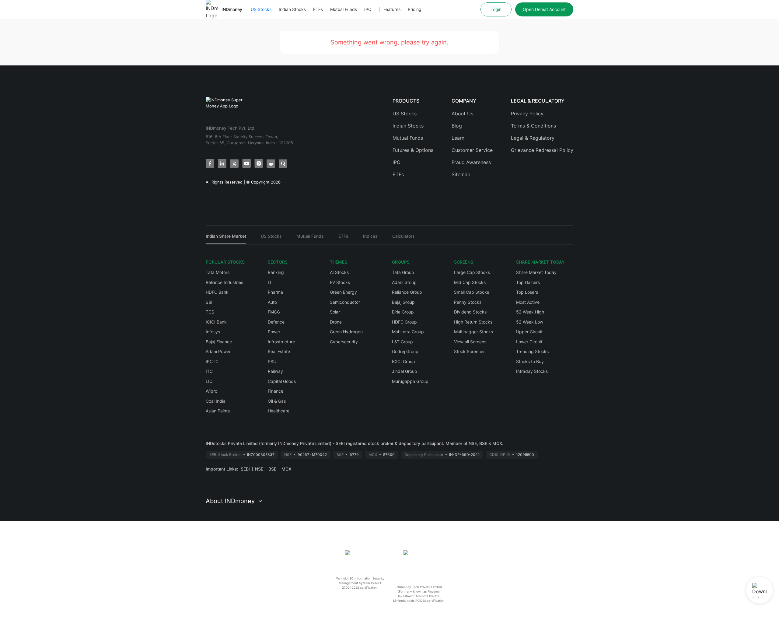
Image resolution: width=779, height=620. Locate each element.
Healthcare (278, 410)
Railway (275, 371)
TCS (210, 311)
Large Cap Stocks (472, 272)
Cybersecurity (344, 341)
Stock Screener (469, 351)
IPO (368, 9)
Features (391, 9)
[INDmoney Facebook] (210, 163)
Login (496, 9)
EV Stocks (340, 282)
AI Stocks (339, 272)
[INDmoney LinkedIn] (222, 163)
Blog (457, 126)
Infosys (213, 331)
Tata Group (403, 272)
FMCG (274, 311)
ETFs (318, 9)
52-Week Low (529, 321)
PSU (272, 361)
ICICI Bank (216, 321)
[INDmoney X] (234, 163)
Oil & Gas (277, 401)
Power (274, 331)
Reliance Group (407, 292)
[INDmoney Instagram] (258, 163)
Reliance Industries (224, 282)
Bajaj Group (403, 302)
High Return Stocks (473, 321)
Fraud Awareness (471, 162)
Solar (335, 311)
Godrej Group (405, 351)
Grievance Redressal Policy (542, 150)
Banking (276, 272)
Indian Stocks (292, 9)
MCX (286, 468)
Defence (276, 321)
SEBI (245, 468)
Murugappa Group (410, 381)
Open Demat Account (544, 9)
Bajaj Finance (219, 341)
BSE (272, 468)
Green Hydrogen (346, 331)
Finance (275, 391)
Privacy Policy (527, 113)
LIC (209, 381)
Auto (272, 302)
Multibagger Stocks (473, 331)
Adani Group (404, 282)
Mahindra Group (408, 331)
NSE (259, 468)
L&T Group (402, 341)
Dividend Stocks (470, 311)
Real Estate (279, 351)
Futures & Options (413, 150)
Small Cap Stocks (471, 292)
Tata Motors (217, 272)
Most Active (528, 302)
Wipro (211, 391)
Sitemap (461, 174)
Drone (336, 321)
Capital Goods (282, 381)
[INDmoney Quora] (283, 163)
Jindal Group (404, 371)
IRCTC (212, 361)
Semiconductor (345, 302)
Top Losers (527, 292)
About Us (462, 113)
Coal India (215, 401)
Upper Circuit (529, 331)
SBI (209, 302)
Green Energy (343, 292)
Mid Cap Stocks (470, 282)
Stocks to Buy (530, 361)
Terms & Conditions (533, 126)
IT (270, 282)
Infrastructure (281, 341)
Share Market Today (536, 272)
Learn (458, 138)
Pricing (414, 9)
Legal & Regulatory (532, 138)
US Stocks (261, 9)
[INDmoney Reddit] (271, 163)
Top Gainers (528, 282)
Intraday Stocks (532, 371)
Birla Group (403, 311)
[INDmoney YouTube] (246, 163)
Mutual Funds (343, 9)
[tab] (226, 238)
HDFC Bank (217, 292)
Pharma (275, 292)
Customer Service (472, 150)
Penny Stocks (467, 302)
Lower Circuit (529, 341)
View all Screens (470, 341)
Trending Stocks (532, 351)
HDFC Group (404, 321)
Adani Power (218, 351)
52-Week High (530, 311)
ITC (209, 371)
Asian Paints (218, 410)
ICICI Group (403, 361)
